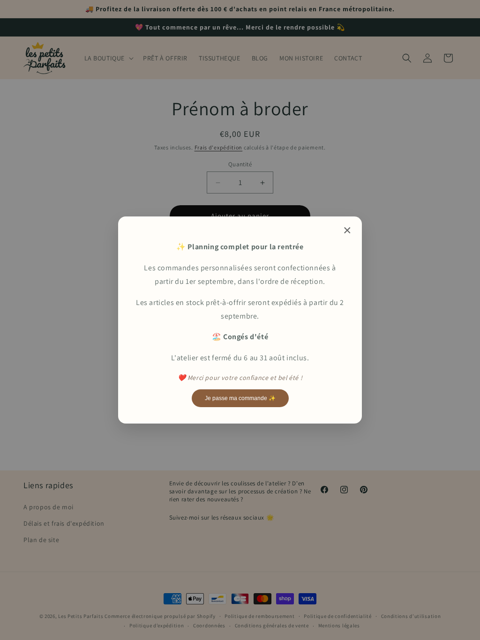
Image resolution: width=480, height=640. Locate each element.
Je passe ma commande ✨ (240, 398)
